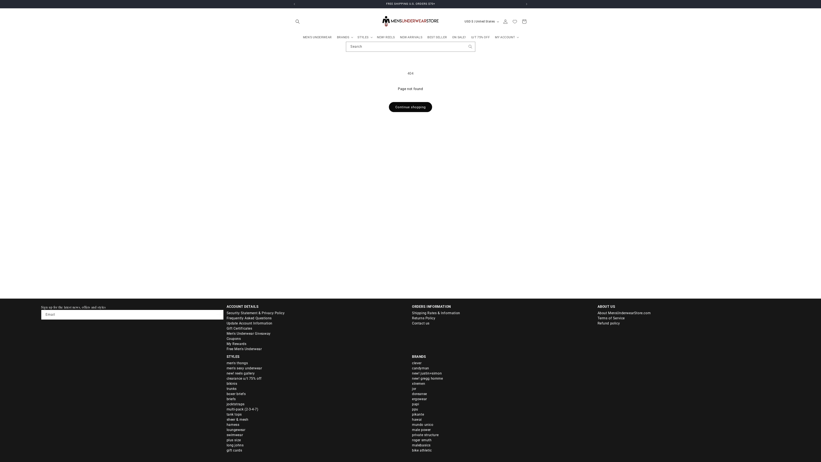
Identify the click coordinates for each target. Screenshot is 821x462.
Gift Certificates (239, 328)
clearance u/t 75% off (244, 378)
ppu (415, 409)
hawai (417, 420)
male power (421, 430)
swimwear (235, 435)
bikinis (232, 384)
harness (233, 425)
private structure (425, 435)
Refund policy (609, 323)
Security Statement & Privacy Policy (256, 313)
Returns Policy (423, 318)
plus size (234, 440)
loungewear (236, 430)
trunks (232, 389)
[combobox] (410, 47)
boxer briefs (236, 394)
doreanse (419, 394)
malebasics (421, 445)
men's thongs (237, 363)
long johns (235, 445)
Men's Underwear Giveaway (249, 334)
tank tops (234, 414)
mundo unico (422, 425)
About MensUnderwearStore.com (624, 313)
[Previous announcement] (294, 4)
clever (417, 363)
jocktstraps (236, 404)
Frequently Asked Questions (249, 318)
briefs (231, 399)
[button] (297, 21)
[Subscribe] (219, 314)
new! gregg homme (427, 378)
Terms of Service (611, 318)
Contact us (421, 323)
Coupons (234, 339)
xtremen (418, 384)
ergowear (419, 399)
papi (415, 404)
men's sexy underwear (244, 368)
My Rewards (237, 344)
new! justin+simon (427, 373)
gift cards (234, 450)
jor (414, 389)
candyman (420, 368)
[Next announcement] (526, 4)
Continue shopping (410, 107)
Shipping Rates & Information (436, 313)
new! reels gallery (241, 373)
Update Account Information (250, 323)
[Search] (470, 46)
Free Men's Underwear (244, 349)
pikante (418, 414)
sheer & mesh (237, 420)
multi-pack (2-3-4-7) (242, 409)
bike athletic (422, 450)
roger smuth (422, 440)
